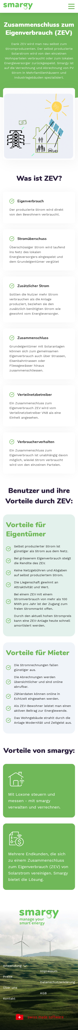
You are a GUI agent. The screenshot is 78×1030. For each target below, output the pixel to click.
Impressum (48, 971)
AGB (43, 993)
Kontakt (9, 998)
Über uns (10, 987)
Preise (7, 976)
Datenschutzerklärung (57, 982)
